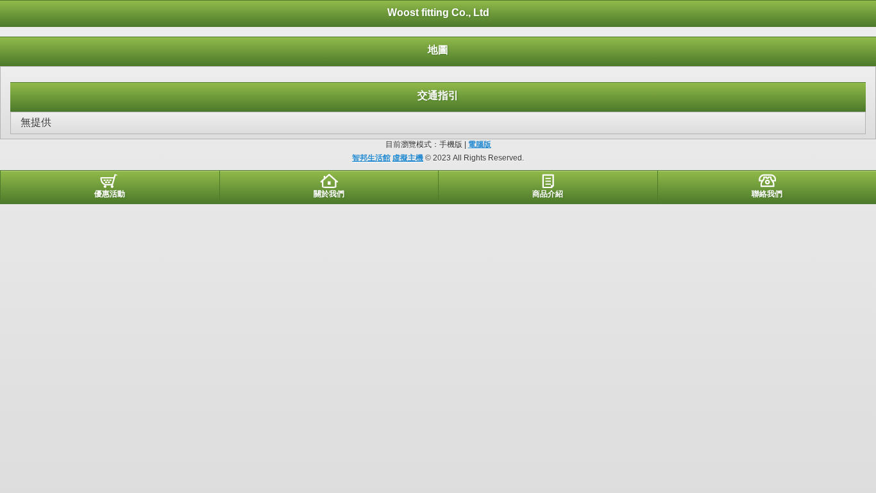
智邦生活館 (371, 157)
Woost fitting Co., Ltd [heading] (438, 12)
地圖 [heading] (438, 49)
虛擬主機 (407, 157)
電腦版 (479, 144)
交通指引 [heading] (438, 95)
